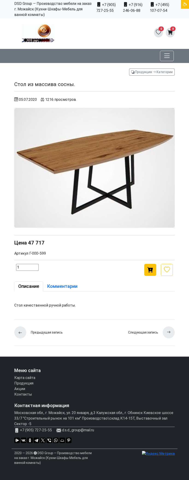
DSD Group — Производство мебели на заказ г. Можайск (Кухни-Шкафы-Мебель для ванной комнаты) (53, 458)
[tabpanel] (94, 305)
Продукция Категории (153, 72)
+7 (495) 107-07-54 (159, 8)
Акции (19, 389)
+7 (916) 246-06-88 (132, 8)
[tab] (28, 286)
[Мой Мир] (62, 440)
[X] (43, 440)
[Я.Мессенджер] (17, 440)
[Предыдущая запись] (22, 332)
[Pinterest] (68, 440)
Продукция (23, 383)
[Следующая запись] (166, 332)
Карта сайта (24, 378)
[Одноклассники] (30, 440)
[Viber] (49, 440)
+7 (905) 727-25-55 (106, 8)
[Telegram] (36, 440)
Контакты (23, 394)
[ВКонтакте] (23, 440)
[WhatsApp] (56, 440)
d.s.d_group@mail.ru (78, 430)
